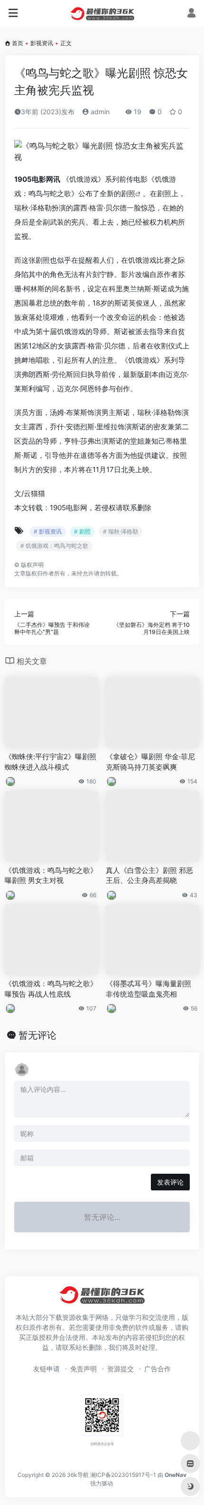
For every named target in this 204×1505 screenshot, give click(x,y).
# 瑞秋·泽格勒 (120, 531)
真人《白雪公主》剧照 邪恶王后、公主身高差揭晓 (149, 875)
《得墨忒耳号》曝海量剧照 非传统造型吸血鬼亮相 (148, 988)
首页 (17, 43)
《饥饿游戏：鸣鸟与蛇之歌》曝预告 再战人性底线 (51, 988)
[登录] (191, 14)
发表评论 (170, 1182)
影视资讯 (41, 43)
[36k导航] (102, 13)
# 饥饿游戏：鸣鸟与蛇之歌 (54, 545)
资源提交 (120, 1369)
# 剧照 (82, 531)
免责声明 (83, 1369)
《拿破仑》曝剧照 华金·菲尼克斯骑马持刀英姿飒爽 (150, 761)
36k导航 (78, 1474)
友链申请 (46, 1369)
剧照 (128, 193)
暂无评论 (37, 1035)
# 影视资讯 (48, 531)
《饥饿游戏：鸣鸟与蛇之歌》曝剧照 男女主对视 (51, 875)
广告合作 (157, 1369)
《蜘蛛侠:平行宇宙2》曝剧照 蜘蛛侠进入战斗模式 (50, 761)
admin (99, 112)
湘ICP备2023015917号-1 (123, 1474)
